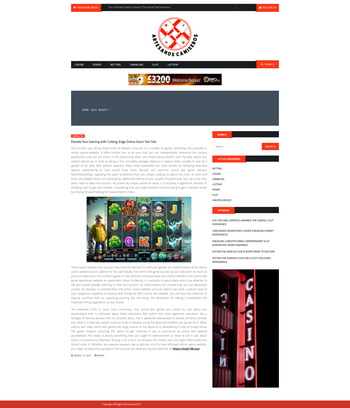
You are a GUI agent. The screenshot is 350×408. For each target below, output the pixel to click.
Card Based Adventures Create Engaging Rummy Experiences (243, 232)
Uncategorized (221, 200)
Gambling (136, 64)
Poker (97, 64)
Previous (236, 7)
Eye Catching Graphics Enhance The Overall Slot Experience (243, 222)
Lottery (173, 64)
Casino (79, 64)
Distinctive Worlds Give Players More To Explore (243, 251)
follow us (269, 7)
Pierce (101, 355)
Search (270, 64)
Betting (115, 64)
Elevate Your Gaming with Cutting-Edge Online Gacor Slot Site (113, 142)
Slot (155, 64)
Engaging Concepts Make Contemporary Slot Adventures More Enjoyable (240, 243)
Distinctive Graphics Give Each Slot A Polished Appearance (241, 260)
